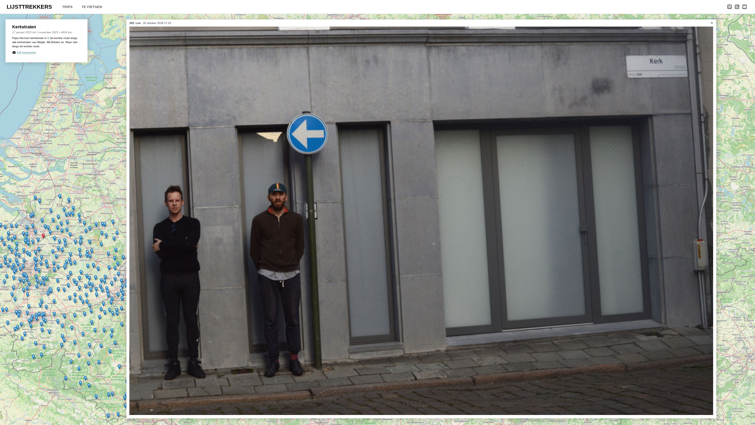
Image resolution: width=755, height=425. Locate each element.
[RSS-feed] (737, 7)
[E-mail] (744, 7)
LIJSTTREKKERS (29, 7)
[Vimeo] (729, 7)
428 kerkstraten (26, 52)
